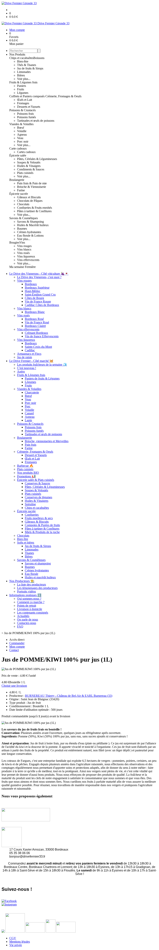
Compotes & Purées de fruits (42, 525)
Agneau (22, 134)
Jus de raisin (24, 357)
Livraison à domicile (29, 609)
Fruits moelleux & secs (39, 518)
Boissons (38, 58)
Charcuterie (32, 392)
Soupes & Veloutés (28, 162)
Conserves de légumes (38, 497)
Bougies (14, 242)
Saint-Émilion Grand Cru (40, 294)
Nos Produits (17, 54)
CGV (12, 938)
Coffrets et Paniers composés (27, 96)
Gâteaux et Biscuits (29, 197)
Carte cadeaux (18, 148)
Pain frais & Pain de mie (32, 183)
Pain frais (30, 444)
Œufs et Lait (24, 99)
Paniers (21, 85)
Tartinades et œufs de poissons (35, 120)
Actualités (23, 616)
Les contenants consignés (32, 612)
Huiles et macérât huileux (40, 577)
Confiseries (32, 514)
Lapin (28, 420)
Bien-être (22, 61)
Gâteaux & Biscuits (37, 521)
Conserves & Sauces (37, 483)
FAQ (20, 626)
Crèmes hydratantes (29, 232)
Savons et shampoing (38, 563)
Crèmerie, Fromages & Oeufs (63, 96)
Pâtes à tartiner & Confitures (34, 211)
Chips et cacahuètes (21, 58)
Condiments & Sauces (30, 169)
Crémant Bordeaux (36, 332)
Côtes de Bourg (34, 298)
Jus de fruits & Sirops (30, 68)
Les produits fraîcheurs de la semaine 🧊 (42, 364)
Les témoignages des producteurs (37, 588)
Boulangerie (16, 179)
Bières (21, 75)
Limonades (24, 72)
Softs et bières (25, 542)
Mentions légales (19, 941)
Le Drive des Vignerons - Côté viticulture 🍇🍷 (38, 273)
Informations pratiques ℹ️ (25, 595)
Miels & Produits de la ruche (42, 532)
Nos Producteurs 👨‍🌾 (21, 581)
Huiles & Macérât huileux (33, 225)
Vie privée (15, 945)
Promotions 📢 (26, 476)
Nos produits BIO (28, 472)
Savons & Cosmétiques (23, 218)
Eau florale (31, 573)
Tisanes (29, 553)
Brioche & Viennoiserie (31, 186)
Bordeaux (31, 284)
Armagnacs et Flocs (29, 353)
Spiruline (30, 504)
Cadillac (30, 350)
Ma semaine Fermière (22, 266)
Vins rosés (23, 253)
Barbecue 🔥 (25, 465)
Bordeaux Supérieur (37, 287)
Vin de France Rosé (37, 322)
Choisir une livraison (14, 685)
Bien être (22, 539)
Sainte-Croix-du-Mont (38, 346)
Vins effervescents (28, 260)
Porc (27, 406)
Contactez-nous (26, 623)
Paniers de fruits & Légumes (42, 378)
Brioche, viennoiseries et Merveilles (46, 441)
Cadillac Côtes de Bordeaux (42, 305)
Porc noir (22, 141)
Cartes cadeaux (26, 152)
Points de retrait (26, 605)
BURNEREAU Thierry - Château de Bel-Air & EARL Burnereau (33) (68, 695)
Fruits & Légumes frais (23, 82)
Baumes (22, 228)
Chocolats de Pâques (29, 200)
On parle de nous (27, 619)
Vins (22, 242)
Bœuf (20, 127)
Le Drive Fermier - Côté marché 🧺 (31, 361)
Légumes (22, 92)
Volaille (21, 131)
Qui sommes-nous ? (29, 598)
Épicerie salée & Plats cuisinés (35, 479)
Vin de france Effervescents (42, 336)
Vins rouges (24, 246)
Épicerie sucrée (18, 193)
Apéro (21, 371)
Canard (29, 413)
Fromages (23, 103)
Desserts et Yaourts (28, 106)
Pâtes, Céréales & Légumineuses (37, 159)
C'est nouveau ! (26, 368)
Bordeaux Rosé (34, 319)
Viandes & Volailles (21, 124)
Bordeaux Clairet (35, 325)
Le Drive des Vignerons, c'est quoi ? (39, 277)
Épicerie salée (17, 155)
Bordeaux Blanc (35, 312)
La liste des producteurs (31, 584)
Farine (21, 190)
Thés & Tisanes (26, 65)
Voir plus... (23, 78)
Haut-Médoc (32, 291)
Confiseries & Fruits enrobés (34, 207)
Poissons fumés (26, 117)
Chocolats (23, 204)
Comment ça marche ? (30, 602)
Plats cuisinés (25, 172)
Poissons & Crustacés (22, 110)
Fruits (20, 89)
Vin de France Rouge (38, 301)
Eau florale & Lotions (30, 235)
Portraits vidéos (26, 591)
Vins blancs (24, 249)
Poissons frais (25, 113)
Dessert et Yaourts (36, 455)
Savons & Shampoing (30, 221)
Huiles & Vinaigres (29, 166)
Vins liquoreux (26, 256)
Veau (20, 138)
